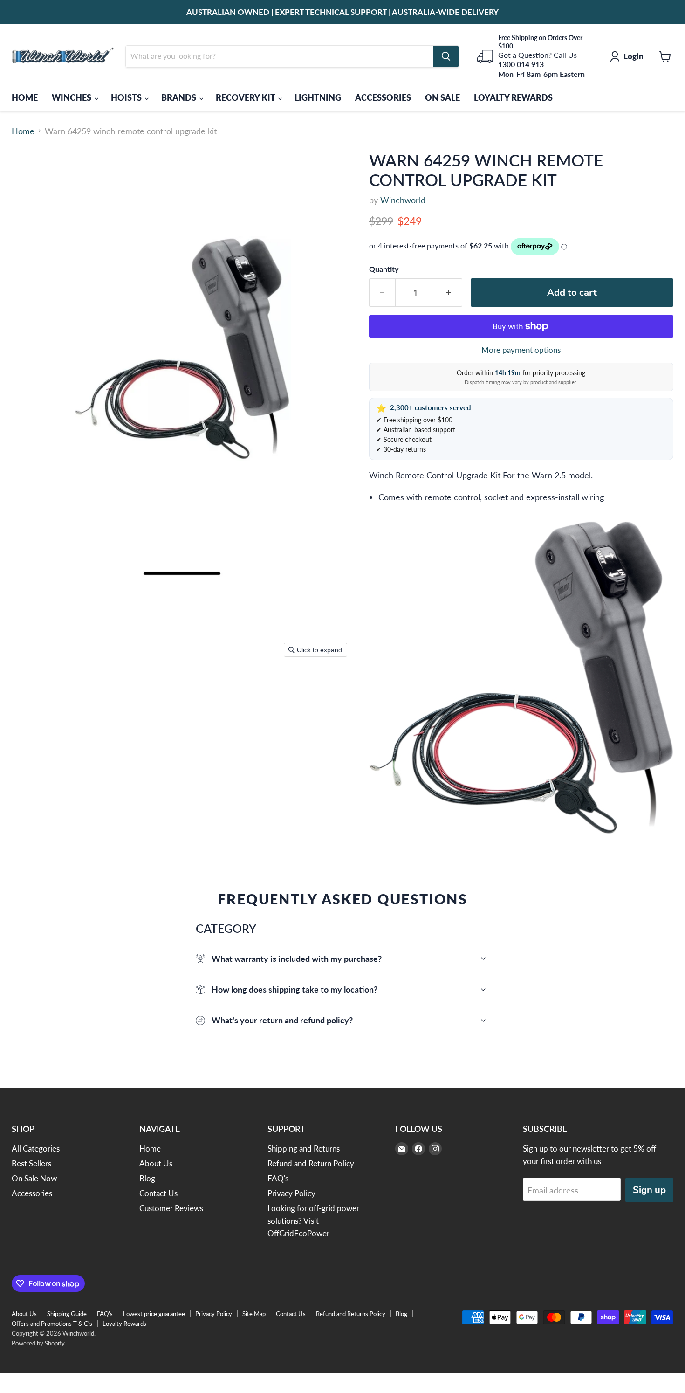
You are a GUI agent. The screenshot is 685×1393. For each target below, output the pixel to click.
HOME (25, 97)
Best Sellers (31, 1163)
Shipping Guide (67, 1313)
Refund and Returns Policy (350, 1313)
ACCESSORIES (383, 97)
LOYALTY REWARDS (513, 97)
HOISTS (127, 97)
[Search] (446, 56)
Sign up (649, 1190)
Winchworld (402, 200)
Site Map (254, 1313)
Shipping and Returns (303, 1148)
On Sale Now (34, 1178)
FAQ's (277, 1178)
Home (23, 131)
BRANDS (179, 97)
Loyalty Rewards (124, 1323)
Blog (147, 1178)
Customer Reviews (171, 1208)
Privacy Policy (291, 1193)
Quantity (383, 269)
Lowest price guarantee (154, 1313)
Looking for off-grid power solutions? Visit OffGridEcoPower (313, 1220)
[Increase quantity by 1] (449, 292)
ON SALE (442, 97)
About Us (155, 1163)
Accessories (32, 1193)
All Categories (36, 1148)
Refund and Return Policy (310, 1163)
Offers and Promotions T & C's (52, 1323)
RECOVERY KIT (246, 97)
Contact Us (158, 1193)
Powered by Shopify (38, 1343)
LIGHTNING (318, 97)
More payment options (521, 349)
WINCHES (72, 97)
